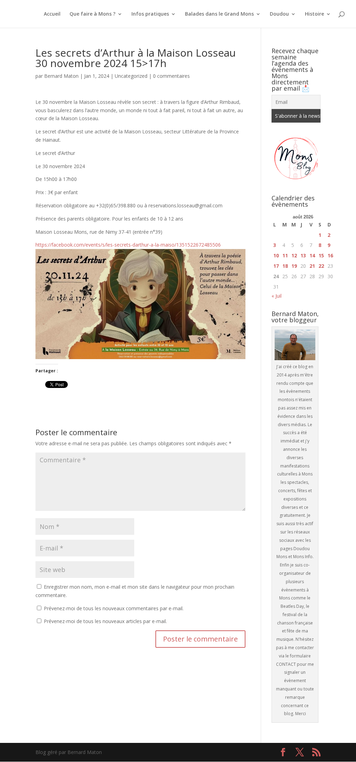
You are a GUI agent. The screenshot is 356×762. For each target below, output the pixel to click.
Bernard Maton (61, 76)
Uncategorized (131, 76)
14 (312, 255)
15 (321, 255)
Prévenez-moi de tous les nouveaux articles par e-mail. (105, 621)
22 (321, 266)
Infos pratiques (150, 14)
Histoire (314, 14)
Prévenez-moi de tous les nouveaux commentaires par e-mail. (114, 608)
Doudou (279, 14)
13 (303, 255)
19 (294, 266)
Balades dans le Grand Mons (219, 14)
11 (285, 255)
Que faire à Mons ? (92, 14)
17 (276, 266)
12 (294, 255)
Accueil (52, 14)
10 (276, 255)
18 (285, 266)
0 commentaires (171, 76)
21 (312, 266)
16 (330, 255)
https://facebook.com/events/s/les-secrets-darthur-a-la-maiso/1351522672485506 (128, 244)
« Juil (277, 295)
